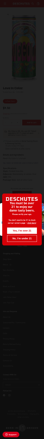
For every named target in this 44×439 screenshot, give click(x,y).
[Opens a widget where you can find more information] (10, 435)
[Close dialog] (43, 204)
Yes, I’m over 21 (22, 230)
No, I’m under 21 (22, 238)
